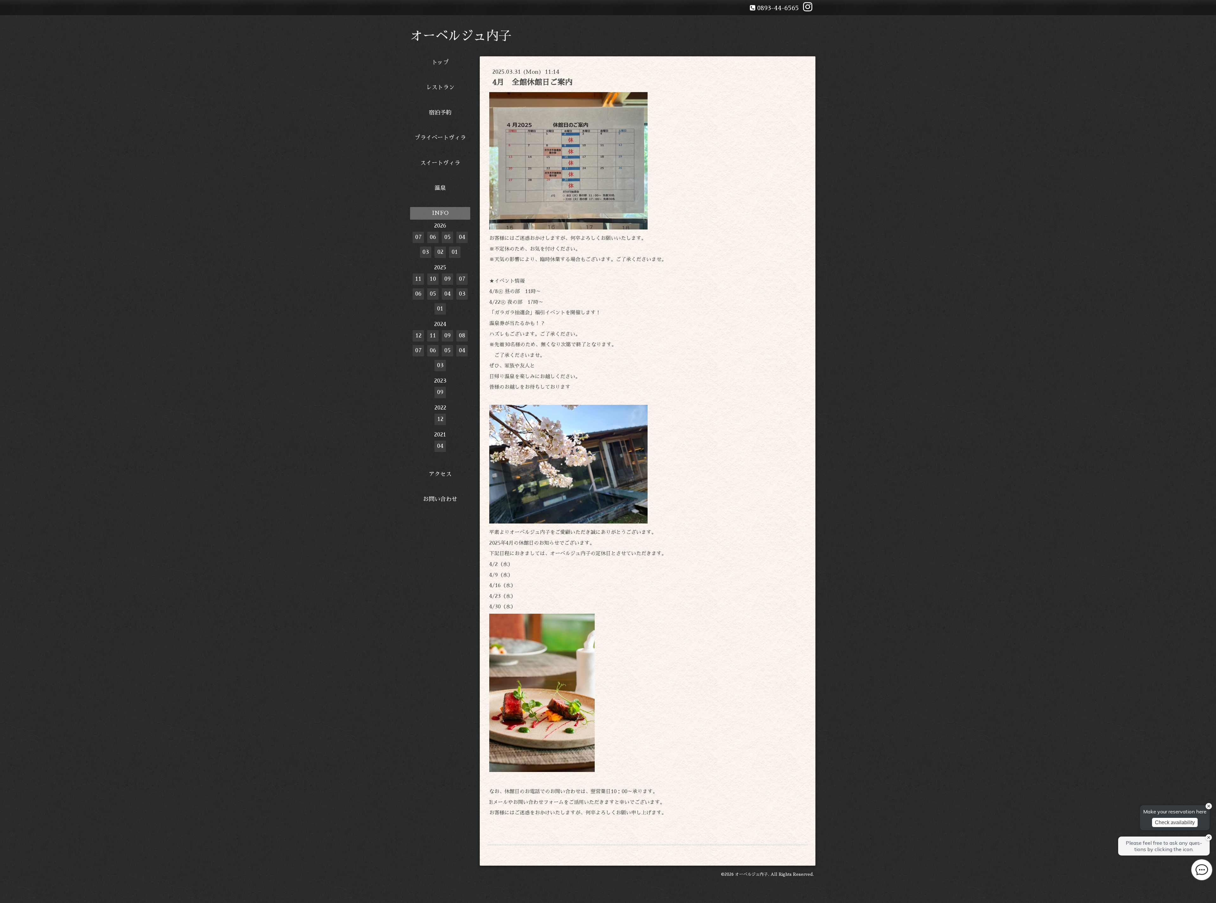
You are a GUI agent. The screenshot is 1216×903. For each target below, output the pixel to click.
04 (462, 237)
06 (433, 237)
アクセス (440, 474)
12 (418, 335)
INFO (440, 213)
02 (440, 252)
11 (418, 279)
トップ (440, 62)
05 (447, 237)
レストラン (440, 87)
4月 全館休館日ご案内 (532, 82)
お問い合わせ (440, 499)
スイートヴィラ (440, 163)
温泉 (440, 188)
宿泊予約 (440, 113)
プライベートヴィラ (440, 138)
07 (418, 237)
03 (425, 252)
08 (462, 335)
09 (447, 279)
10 (433, 279)
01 (455, 252)
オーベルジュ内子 (460, 36)
